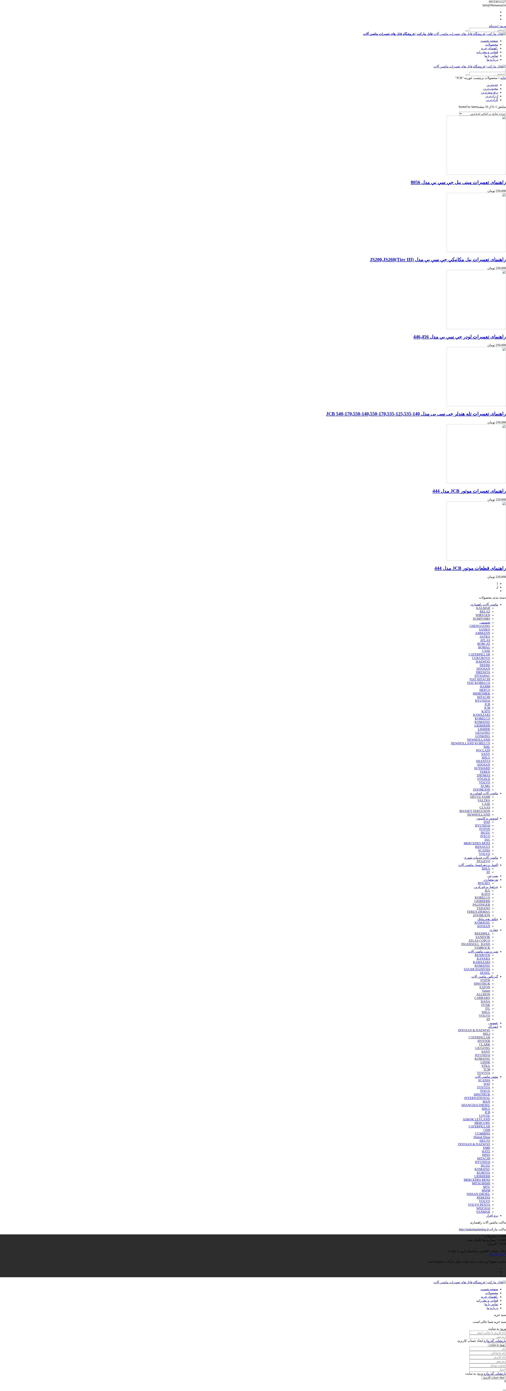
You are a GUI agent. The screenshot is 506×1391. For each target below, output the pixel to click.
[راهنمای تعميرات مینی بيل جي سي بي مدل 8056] (476, 173)
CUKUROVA (481, 658)
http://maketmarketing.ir (474, 1229)
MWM (486, 1190)
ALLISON (483, 994)
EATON (485, 987)
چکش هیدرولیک (488, 919)
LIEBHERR (482, 725)
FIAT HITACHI (480, 679)
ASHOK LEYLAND (476, 1119)
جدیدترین (492, 85)
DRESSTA (483, 672)
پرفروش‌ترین (489, 92)
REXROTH (482, 955)
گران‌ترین (492, 100)
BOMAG (484, 647)
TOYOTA (483, 1073)
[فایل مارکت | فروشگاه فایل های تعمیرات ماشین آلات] (469, 66)
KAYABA (483, 958)
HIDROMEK (481, 693)
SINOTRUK (482, 983)
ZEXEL (485, 972)
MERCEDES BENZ (477, 843)
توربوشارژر (490, 879)
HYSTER (484, 1041)
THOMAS (483, 775)
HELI (486, 1033)
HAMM (485, 686)
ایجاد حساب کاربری (493, 1377)
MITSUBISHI (481, 1183)
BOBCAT (483, 643)
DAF (487, 822)
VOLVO (484, 782)
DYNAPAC (482, 675)
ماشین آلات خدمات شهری (481, 857)
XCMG (485, 786)
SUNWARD (482, 768)
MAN (486, 1101)
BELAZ (485, 611)
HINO (486, 1155)
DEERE (485, 665)
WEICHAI (483, 1208)
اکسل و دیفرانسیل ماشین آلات (478, 865)
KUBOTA (483, 1172)
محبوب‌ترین (490, 88)
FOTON (484, 829)
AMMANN (482, 633)
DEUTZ (485, 1140)
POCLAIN (483, 750)
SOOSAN (483, 764)
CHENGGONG (479, 626)
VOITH (485, 980)
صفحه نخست (489, 40)
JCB (487, 704)
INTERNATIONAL (477, 1098)
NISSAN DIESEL (478, 1194)
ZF (488, 872)
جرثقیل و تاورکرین (486, 887)
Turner (486, 990)
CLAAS (485, 807)
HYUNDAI (482, 700)
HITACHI (483, 697)
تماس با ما (491, 55)
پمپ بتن (492, 875)
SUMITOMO (481, 618)
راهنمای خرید (489, 48)
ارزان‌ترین (491, 96)
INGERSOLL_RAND (475, 944)
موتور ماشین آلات (486, 1076)
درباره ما (492, 59)
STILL (485, 1065)
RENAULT (482, 846)
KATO (485, 711)
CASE (486, 651)
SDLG (486, 757)
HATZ (486, 1151)
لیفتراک (493, 1026)
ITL (487, 1008)
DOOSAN (483, 668)
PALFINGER (481, 904)
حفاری (493, 930)
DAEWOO (483, 661)
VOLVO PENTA (479, 1204)
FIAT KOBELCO (478, 683)
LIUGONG (482, 732)
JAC (487, 839)
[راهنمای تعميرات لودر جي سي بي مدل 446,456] (476, 328)
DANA (485, 1001)
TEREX (485, 771)
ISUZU (485, 832)
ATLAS (485, 640)
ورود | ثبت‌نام (497, 26)
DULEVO (483, 861)
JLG (487, 890)
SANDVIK (483, 937)
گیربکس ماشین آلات (484, 976)
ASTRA (485, 636)
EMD (486, 1147)
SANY (485, 754)
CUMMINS (482, 1133)
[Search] (467, 30)
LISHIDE (484, 729)
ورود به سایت (497, 1344)
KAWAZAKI (481, 715)
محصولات (491, 44)
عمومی (493, 1023)
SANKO (484, 629)
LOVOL (484, 1115)
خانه (503, 78)
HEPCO (485, 690)
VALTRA (484, 800)
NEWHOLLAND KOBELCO (470, 743)
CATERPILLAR (479, 654)
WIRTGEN (483, 615)
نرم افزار (492, 1215)
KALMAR (483, 608)
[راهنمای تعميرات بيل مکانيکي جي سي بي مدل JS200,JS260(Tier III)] (476, 251)
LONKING (482, 736)
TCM (486, 1069)
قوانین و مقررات (487, 52)
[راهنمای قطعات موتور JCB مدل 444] (476, 559)
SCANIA (484, 850)
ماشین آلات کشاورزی (484, 793)
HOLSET (484, 883)
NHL (486, 747)
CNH (486, 1130)
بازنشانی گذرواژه (495, 1340)
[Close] (504, 1390)
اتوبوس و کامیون (487, 818)
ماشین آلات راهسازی (484, 604)
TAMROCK (482, 947)
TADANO (483, 908)
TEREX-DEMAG (478, 911)
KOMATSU (482, 722)
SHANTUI (483, 761)
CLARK (484, 1044)
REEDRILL (482, 933)
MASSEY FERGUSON (474, 811)
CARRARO (482, 998)
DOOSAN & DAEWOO (474, 1030)
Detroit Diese (482, 1137)
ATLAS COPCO (479, 940)
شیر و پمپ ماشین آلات (483, 951)
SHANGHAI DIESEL (475, 1105)
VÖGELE (483, 779)
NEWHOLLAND (478, 739)
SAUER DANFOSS (477, 969)
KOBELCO (482, 718)
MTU (486, 1187)
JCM (487, 707)
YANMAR (483, 1211)
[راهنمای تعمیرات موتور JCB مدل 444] (476, 482)
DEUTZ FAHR (480, 796)
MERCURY (482, 1123)
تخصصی (484, 622)
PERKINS (483, 1197)
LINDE (485, 1062)
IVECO (485, 836)
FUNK (485, 1005)
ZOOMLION (481, 789)
